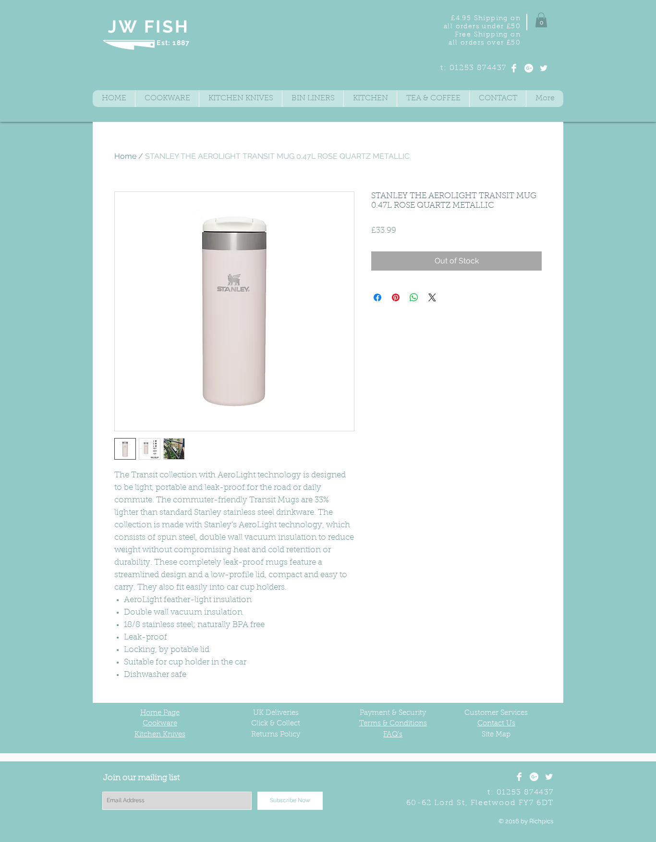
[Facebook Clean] (514, 68)
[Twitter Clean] (543, 68)
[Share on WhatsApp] (414, 297)
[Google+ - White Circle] (528, 68)
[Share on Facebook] (377, 297)
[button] (541, 19)
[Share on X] (432, 297)
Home (125, 156)
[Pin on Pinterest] (395, 297)
